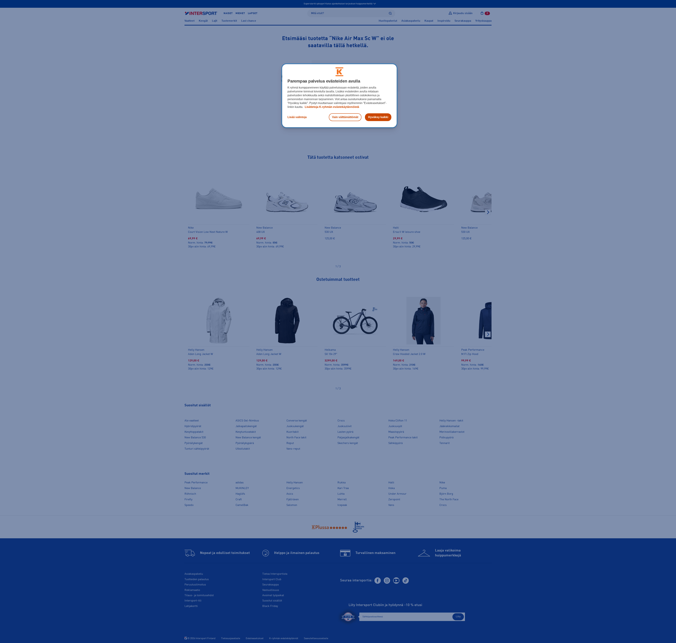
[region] (339, 95)
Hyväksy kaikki (378, 117)
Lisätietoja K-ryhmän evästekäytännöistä (331, 106)
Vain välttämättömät (345, 117)
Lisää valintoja (297, 117)
